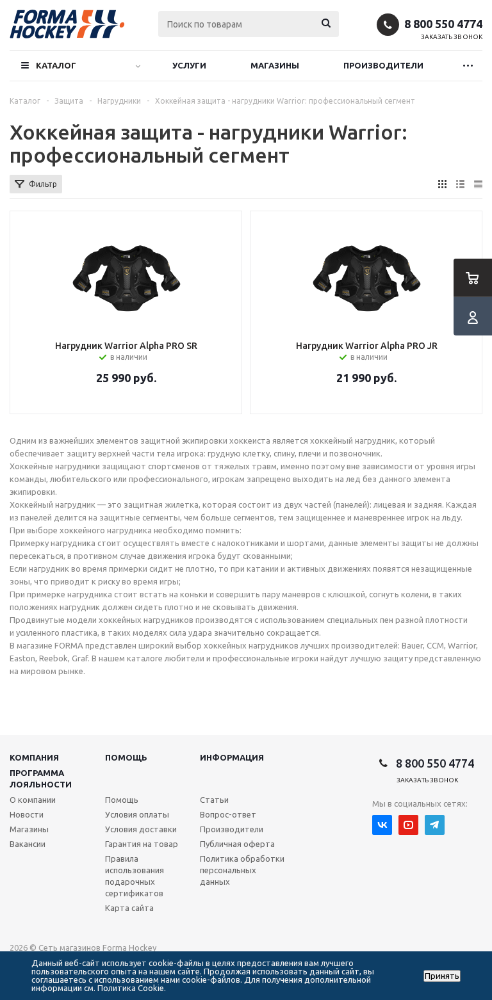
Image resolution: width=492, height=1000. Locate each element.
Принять (442, 976)
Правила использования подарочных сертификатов (134, 876)
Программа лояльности (41, 778)
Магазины (274, 65)
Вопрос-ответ (228, 814)
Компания (34, 757)
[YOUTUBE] (408, 825)
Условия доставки (141, 829)
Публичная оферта (237, 843)
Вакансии (27, 843)
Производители (383, 65)
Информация (232, 757)
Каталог (56, 65)
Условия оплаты (137, 814)
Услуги (189, 65)
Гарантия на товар (141, 843)
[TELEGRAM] (435, 825)
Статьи (214, 799)
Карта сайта (129, 907)
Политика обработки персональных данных (242, 870)
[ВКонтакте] (382, 825)
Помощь (126, 757)
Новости (27, 814)
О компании (33, 799)
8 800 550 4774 (443, 23)
